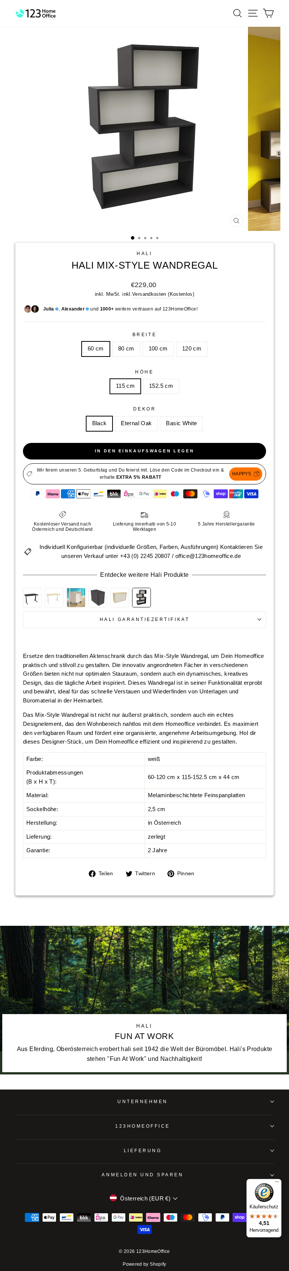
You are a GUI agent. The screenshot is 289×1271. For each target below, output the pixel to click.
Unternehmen (142, 1101)
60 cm (96, 349)
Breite (144, 334)
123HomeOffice (142, 1125)
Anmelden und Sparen (142, 1174)
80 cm (126, 349)
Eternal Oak (136, 423)
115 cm (125, 386)
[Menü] (276, 1183)
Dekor (144, 408)
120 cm (191, 349)
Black (99, 423)
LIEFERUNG (143, 1150)
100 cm (158, 349)
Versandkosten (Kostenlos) (163, 294)
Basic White (181, 423)
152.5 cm (161, 386)
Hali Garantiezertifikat (144, 619)
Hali (144, 253)
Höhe (144, 371)
